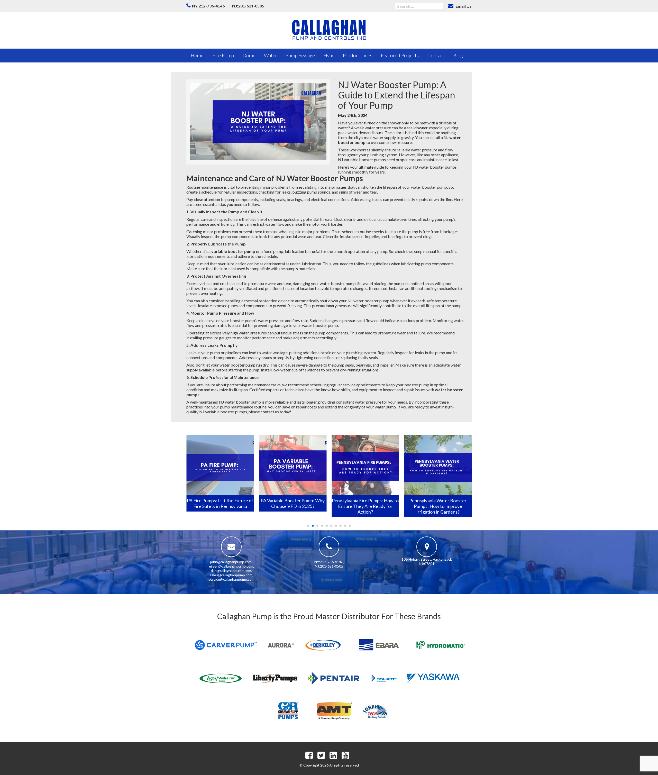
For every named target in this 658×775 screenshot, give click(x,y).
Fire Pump (223, 55)
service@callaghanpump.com (231, 579)
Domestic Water (260, 55)
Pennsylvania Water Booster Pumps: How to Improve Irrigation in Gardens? (438, 506)
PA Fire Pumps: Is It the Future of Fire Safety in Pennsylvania (220, 503)
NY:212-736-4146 (208, 5)
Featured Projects (400, 55)
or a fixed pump (247, 251)
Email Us (463, 6)
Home (197, 55)
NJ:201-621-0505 (248, 5)
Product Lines (357, 55)
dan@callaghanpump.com (231, 570)
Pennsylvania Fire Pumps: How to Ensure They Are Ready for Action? (365, 506)
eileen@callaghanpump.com (231, 566)
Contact (435, 55)
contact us (270, 411)
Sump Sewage (300, 55)
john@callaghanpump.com (231, 562)
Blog (458, 55)
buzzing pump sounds (311, 191)
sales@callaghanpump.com (231, 575)
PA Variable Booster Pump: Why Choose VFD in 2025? (293, 503)
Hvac (329, 55)
